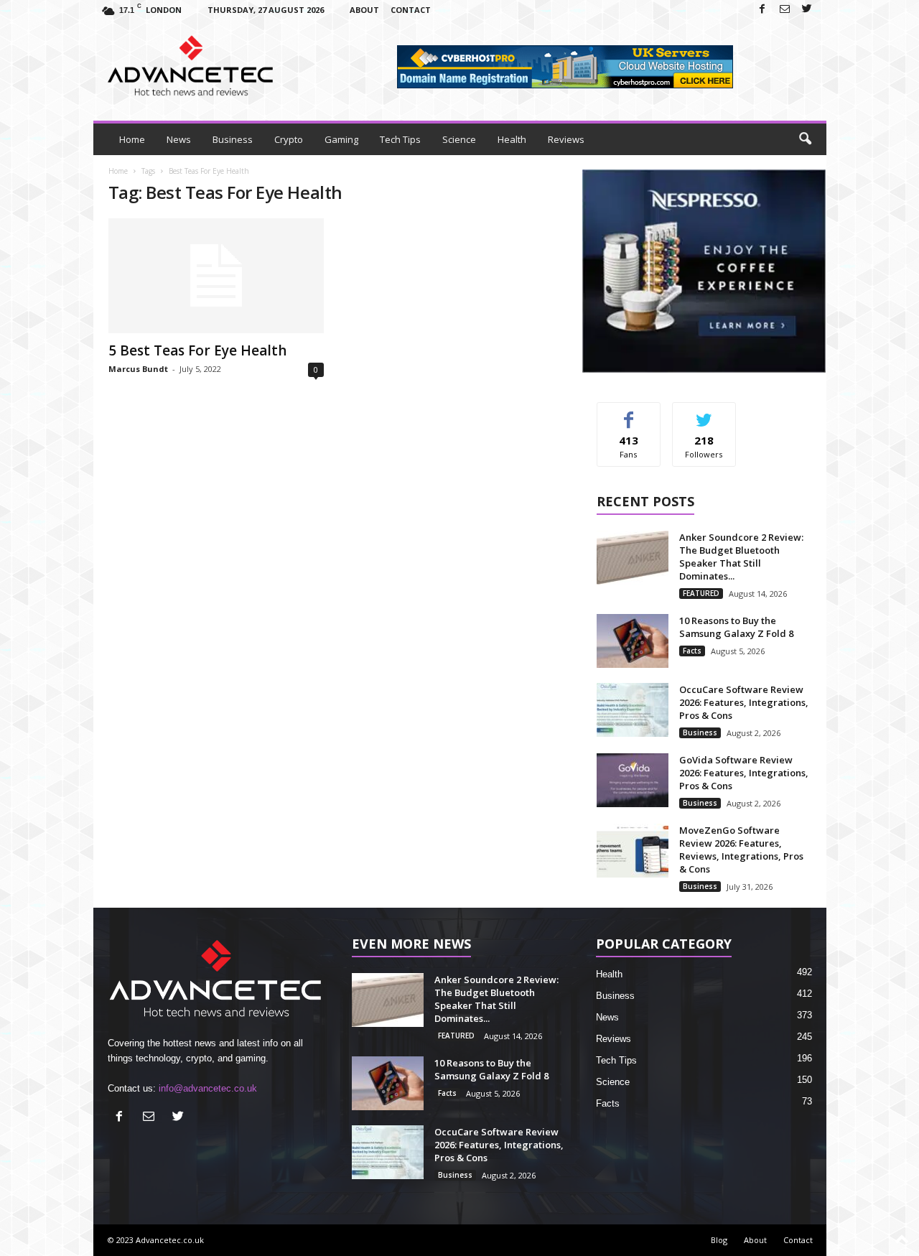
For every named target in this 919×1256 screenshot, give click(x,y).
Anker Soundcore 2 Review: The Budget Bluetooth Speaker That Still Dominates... (741, 556)
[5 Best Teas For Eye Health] (216, 275)
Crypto (288, 139)
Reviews (566, 139)
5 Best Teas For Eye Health (197, 350)
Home (132, 139)
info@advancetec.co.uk (208, 1088)
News (179, 139)
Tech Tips (400, 139)
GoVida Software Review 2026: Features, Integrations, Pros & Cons (743, 772)
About (364, 9)
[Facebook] (762, 9)
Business (233, 139)
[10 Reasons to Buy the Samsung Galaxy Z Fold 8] (632, 641)
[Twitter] (807, 9)
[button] (805, 139)
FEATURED (701, 593)
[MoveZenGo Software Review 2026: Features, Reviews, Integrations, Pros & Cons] (632, 851)
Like (628, 413)
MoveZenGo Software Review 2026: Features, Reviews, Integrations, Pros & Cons (741, 849)
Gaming (341, 139)
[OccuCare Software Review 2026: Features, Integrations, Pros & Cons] (632, 710)
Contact (411, 9)
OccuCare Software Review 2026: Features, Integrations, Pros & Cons (743, 702)
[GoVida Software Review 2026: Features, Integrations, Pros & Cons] (632, 780)
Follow (704, 413)
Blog (719, 1239)
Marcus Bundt (138, 368)
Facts (692, 651)
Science (459, 139)
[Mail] (784, 9)
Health (512, 139)
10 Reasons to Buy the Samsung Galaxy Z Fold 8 (736, 627)
